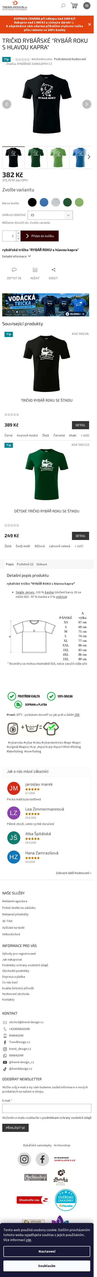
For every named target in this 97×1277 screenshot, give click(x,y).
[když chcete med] (60, 1177)
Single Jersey (25, 592)
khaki (72, 435)
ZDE (77, 715)
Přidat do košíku (42, 236)
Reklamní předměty (15, 914)
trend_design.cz (20, 1049)
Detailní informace (14, 256)
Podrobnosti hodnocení (70, 59)
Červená (59, 435)
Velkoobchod (11, 934)
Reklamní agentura (14, 901)
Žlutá (45, 435)
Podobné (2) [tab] (25, 564)
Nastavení (47, 1251)
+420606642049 (19, 1029)
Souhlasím (46, 1265)
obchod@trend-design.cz (26, 1022)
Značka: (29, 64)
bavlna (49, 592)
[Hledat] (63, 5)
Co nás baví (10, 982)
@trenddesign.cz (20, 1069)
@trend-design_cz (21, 1062)
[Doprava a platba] (27, 704)
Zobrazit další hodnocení (72, 873)
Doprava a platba (13, 977)
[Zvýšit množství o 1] (18, 233)
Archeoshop (62, 1145)
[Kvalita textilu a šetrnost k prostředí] (40, 696)
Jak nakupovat (12, 959)
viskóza (61, 597)
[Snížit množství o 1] (18, 238)
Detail (80, 425)
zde (28, 1239)
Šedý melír (23, 546)
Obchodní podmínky (15, 971)
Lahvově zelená (59, 546)
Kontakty (8, 999)
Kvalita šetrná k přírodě (18, 988)
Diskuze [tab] (42, 564)
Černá (8, 435)
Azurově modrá (27, 435)
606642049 (16, 1035)
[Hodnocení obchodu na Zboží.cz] (33, 1199)
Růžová (40, 546)
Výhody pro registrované (19, 954)
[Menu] (86, 5)
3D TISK (7, 921)
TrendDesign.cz (19, 1042)
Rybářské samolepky (37, 1145)
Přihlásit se (15, 1128)
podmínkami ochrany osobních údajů (66, 1118)
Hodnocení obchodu (15, 994)
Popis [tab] (10, 564)
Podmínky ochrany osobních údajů (25, 965)
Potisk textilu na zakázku (18, 908)
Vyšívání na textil (13, 928)
